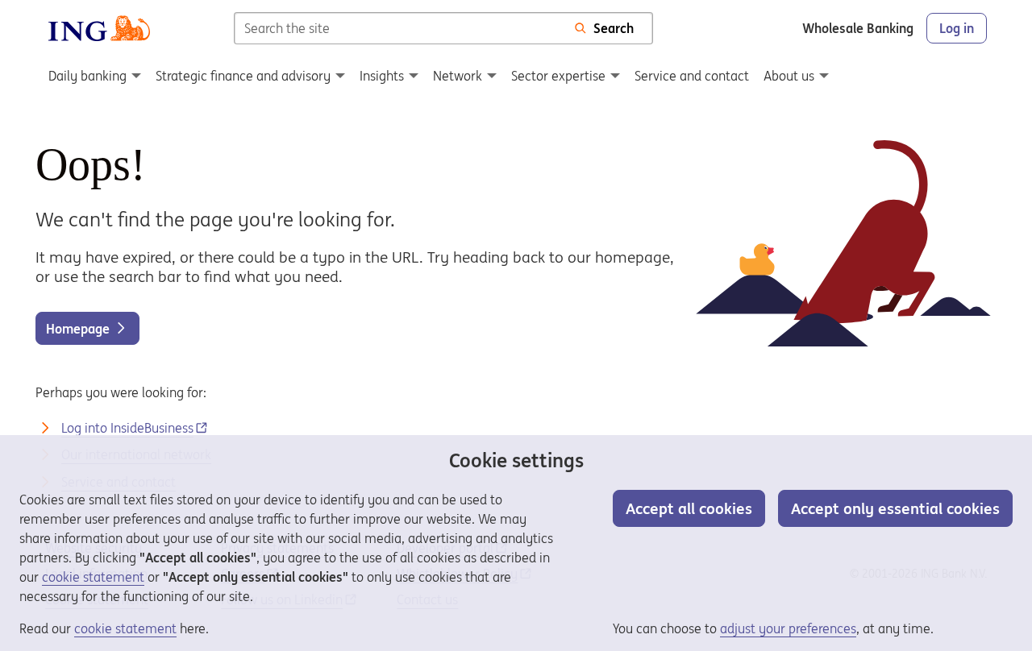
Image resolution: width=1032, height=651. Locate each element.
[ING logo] (99, 28)
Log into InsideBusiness (127, 428)
